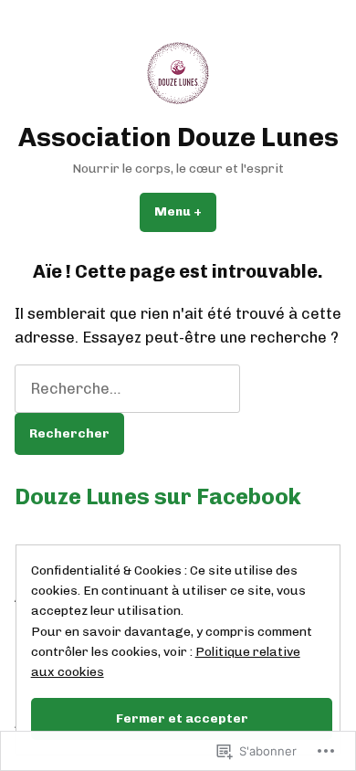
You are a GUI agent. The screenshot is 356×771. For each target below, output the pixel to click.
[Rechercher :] (127, 388)
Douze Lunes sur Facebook (158, 496)
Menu (185, 211)
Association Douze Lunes (178, 137)
